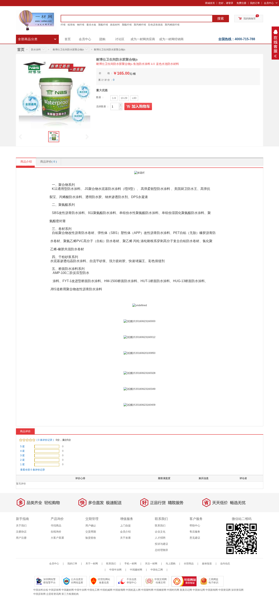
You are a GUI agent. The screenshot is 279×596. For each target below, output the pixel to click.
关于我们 (21, 525)
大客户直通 (57, 537)
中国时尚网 (173, 589)
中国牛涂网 (115, 569)
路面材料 (115, 24)
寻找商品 (56, 525)
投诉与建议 (161, 543)
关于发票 (125, 537)
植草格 (71, 24)
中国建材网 (136, 569)
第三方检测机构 (70, 594)
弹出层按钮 (275, 43)
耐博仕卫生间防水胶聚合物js (68, 49)
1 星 (22, 464)
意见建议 (195, 537)
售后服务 (195, 531)
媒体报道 (207, 563)
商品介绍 (26, 161)
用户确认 (90, 525)
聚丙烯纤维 (140, 24)
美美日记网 (186, 589)
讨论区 (119, 39)
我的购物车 (249, 18)
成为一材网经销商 (171, 39)
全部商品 (189, 563)
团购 (102, 39)
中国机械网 (106, 589)
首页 (68, 39)
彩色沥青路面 (155, 24)
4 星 (22, 451)
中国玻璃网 (119, 589)
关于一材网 (92, 563)
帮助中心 (195, 525)
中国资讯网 (224, 589)
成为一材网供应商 (143, 39)
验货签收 (90, 537)
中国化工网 (157, 569)
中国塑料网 (147, 589)
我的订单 (255, 3)
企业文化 (160, 531)
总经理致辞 (161, 550)
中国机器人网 (133, 589)
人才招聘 (160, 537)
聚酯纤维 (103, 24)
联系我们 (160, 525)
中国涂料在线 (40, 589)
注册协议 (21, 531)
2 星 (22, 460)
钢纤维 (80, 24)
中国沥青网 (55, 589)
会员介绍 (125, 531)
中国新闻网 (211, 589)
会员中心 (269, 3)
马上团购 (170, 563)
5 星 (22, 446)
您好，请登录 (226, 3)
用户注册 (21, 537)
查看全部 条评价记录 (32, 469)
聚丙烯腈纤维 (172, 24)
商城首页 (210, 3)
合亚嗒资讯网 (53, 594)
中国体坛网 (199, 589)
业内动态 (225, 563)
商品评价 (48, 161)
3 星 (22, 455)
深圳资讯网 (237, 589)
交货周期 (90, 531)
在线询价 (56, 531)
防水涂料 (36, 49)
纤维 (63, 24)
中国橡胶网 (160, 589)
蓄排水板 (91, 24)
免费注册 (241, 3)
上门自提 (125, 525)
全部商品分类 (28, 39)
